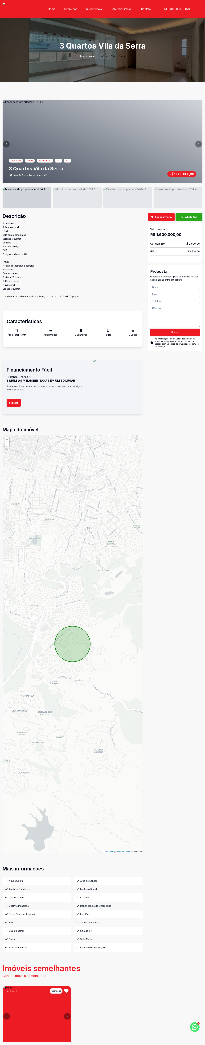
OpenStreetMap (124, 851)
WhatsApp (191, 217)
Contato (146, 9)
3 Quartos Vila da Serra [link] (112, 56)
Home (51, 9)
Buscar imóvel (94, 9)
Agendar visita (163, 217)
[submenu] (199, 9)
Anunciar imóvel (122, 9)
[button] (6, 144)
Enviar (175, 332)
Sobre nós (70, 9)
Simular (13, 402)
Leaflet (110, 851)
